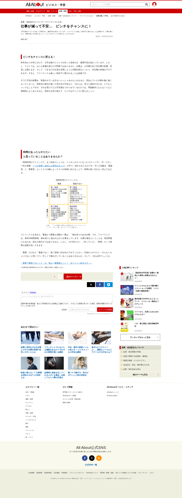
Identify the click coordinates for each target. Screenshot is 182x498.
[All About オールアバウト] (35, 5)
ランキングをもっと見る (140, 337)
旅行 (27, 423)
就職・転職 (30, 11)
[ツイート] (91, 284)
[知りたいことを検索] (146, 4)
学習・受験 (77, 11)
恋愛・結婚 (29, 413)
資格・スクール (52, 11)
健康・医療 (29, 399)
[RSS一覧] (99, 458)
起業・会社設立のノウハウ (67, 16)
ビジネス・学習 (55, 4)
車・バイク (29, 437)
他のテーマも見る (140, 374)
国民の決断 (66, 402)
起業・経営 (63, 11)
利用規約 (64, 473)
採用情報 (39, 473)
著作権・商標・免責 (107, 473)
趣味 (27, 427)
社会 (70, 11)
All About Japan (112, 395)
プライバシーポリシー (76, 473)
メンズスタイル (31, 420)
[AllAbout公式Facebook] (85, 458)
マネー (28, 395)
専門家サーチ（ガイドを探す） (73, 392)
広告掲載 (57, 473)
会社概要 (31, 473)
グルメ (28, 434)
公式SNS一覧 (91, 465)
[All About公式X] (92, 458)
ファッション (30, 430)
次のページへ (72, 277)
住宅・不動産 (30, 392)
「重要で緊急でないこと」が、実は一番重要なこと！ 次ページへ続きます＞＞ (56, 263)
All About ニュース (113, 392)
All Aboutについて (92, 473)
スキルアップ (40, 11)
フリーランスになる (86, 16)
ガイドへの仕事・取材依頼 (71, 399)
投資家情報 (48, 473)
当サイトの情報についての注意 (126, 473)
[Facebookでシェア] (100, 284)
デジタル (28, 406)
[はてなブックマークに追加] (108, 284)
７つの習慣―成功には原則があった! (49, 166)
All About (28, 16)
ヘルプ (151, 473)
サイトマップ (142, 473)
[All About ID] (154, 4)
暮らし (28, 409)
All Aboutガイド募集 (69, 395)
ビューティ (29, 402)
